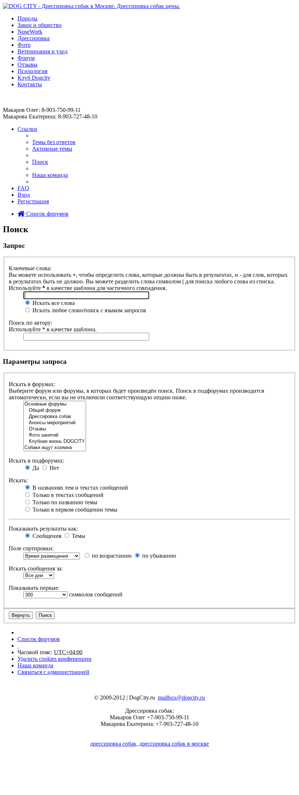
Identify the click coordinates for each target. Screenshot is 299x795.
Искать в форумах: (32, 384)
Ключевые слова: (30, 268)
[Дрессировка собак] (55, 417)
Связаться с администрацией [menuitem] (53, 672)
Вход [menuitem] (24, 195)
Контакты (30, 84)
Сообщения (46, 536)
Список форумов (47, 214)
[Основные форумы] (55, 404)
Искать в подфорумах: (36, 460)
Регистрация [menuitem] (33, 201)
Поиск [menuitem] (40, 162)
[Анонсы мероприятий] (55, 423)
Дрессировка (34, 38)
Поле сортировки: (31, 548)
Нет (53, 468)
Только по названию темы (64, 502)
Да (35, 468)
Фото (24, 45)
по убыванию (158, 556)
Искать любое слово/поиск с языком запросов (88, 310)
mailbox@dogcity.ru (181, 697)
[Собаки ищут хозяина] (55, 448)
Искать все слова (53, 303)
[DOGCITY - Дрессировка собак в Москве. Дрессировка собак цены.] (91, 6)
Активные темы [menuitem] (52, 149)
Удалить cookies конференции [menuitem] (55, 659)
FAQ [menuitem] (23, 188)
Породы (28, 18)
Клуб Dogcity (34, 78)
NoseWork (30, 32)
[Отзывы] (55, 429)
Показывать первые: (34, 588)
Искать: (18, 480)
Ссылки (27, 129)
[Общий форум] (55, 410)
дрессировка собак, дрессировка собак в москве (149, 744)
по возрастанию (111, 556)
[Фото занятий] (55, 435)
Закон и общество (40, 25)
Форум (26, 58)
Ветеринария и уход (42, 51)
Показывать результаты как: (43, 528)
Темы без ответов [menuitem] (53, 142)
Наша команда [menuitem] (50, 175)
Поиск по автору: (30, 323)
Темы (77, 536)
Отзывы (28, 64)
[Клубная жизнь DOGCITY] (55, 441)
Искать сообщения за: (36, 568)
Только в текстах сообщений (67, 495)
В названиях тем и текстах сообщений (79, 488)
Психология (32, 71)
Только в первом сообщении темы (74, 509)
